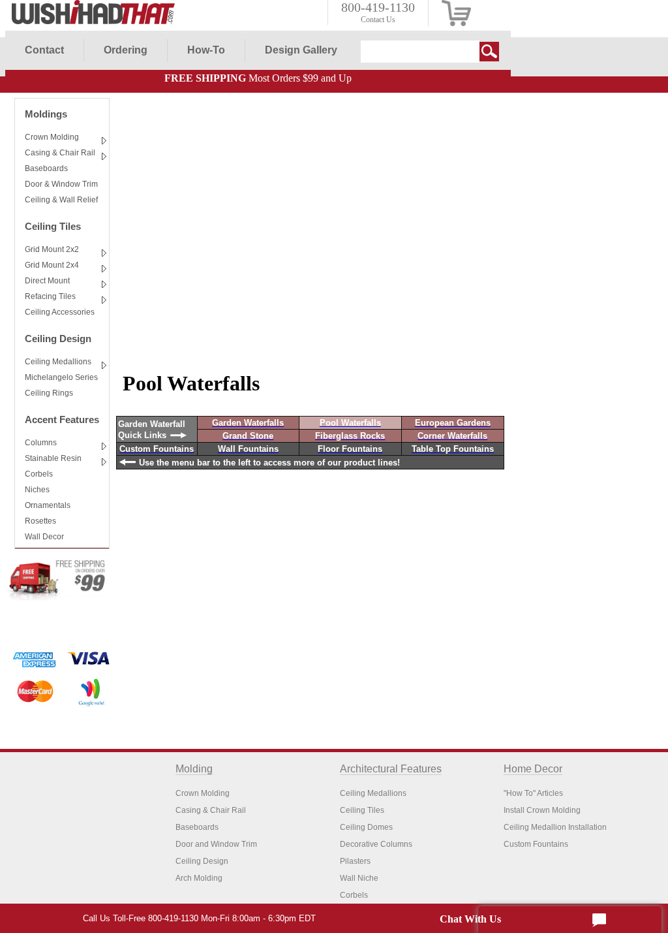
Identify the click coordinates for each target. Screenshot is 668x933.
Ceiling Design (58, 338)
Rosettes (40, 521)
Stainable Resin (53, 458)
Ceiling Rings (49, 393)
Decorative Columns (376, 844)
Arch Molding (198, 878)
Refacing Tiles (50, 296)
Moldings (46, 113)
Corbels (39, 474)
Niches (37, 489)
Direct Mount (47, 280)
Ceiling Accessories (60, 312)
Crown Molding (52, 137)
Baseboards (46, 168)
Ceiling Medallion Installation (555, 827)
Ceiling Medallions (58, 361)
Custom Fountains (536, 844)
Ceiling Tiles (53, 226)
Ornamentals (47, 505)
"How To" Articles (533, 793)
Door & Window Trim (61, 184)
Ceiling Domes (366, 827)
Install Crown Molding (542, 810)
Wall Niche (359, 878)
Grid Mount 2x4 (52, 265)
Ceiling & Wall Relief (61, 199)
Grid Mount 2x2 (52, 249)
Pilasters (355, 861)
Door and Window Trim (216, 844)
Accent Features (62, 419)
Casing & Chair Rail (60, 152)
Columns (41, 442)
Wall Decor (44, 536)
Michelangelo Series (61, 377)
